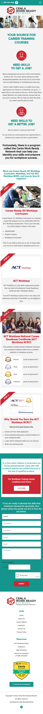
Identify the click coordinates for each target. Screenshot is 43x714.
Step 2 (6, 258)
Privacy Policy (21, 632)
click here (21, 488)
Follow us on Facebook (22, 684)
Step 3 (6, 314)
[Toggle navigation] (40, 2)
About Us (21, 619)
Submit (21, 584)
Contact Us (21, 629)
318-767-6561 (8, 2)
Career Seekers (21, 622)
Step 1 (6, 188)
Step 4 (6, 397)
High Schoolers (21, 650)
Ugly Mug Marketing (26, 702)
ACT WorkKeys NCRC (21, 643)
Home (21, 615)
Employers (21, 625)
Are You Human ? (8, 562)
